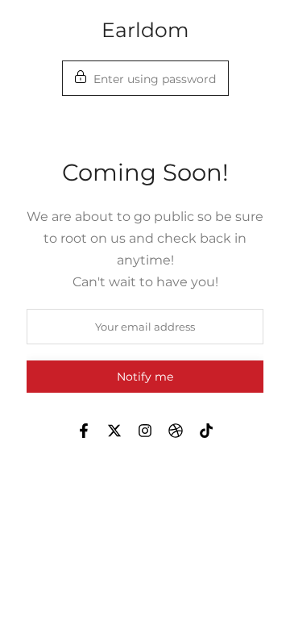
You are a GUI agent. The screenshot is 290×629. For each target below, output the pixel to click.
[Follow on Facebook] (84, 430)
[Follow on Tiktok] (206, 430)
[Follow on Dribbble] (175, 430)
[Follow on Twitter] (114, 430)
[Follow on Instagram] (145, 430)
